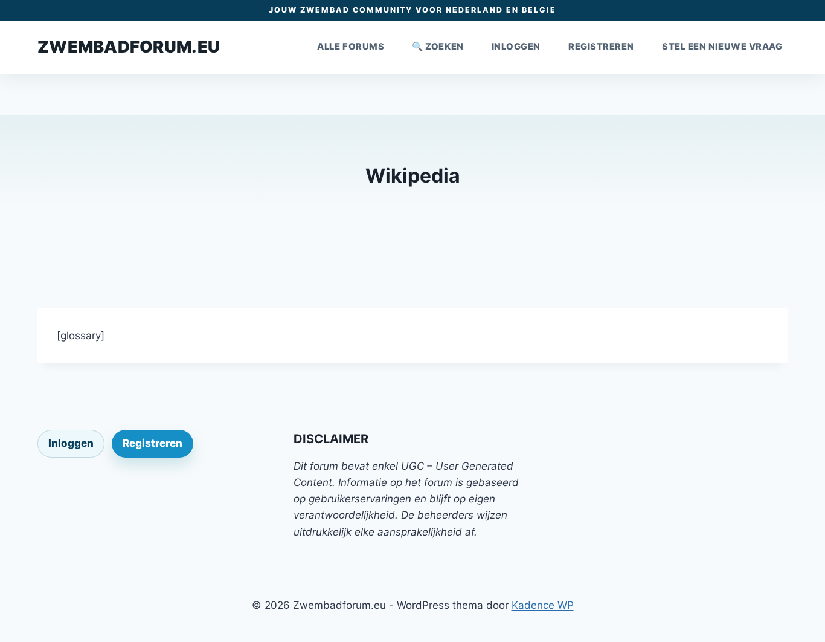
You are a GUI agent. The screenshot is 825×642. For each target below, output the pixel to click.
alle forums (350, 46)
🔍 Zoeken (437, 46)
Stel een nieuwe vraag (722, 46)
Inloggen (516, 46)
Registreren (601, 46)
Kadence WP (543, 605)
